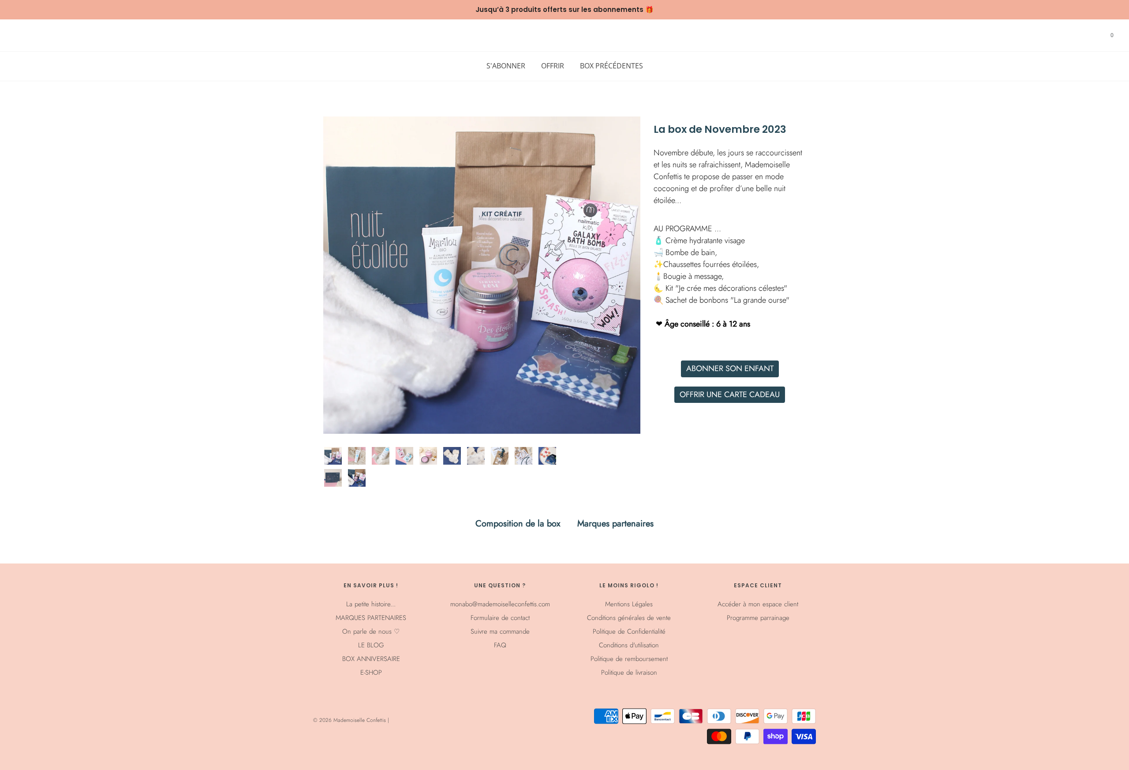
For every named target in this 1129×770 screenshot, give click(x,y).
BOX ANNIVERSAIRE (371, 659)
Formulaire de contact (500, 618)
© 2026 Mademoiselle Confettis (350, 720)
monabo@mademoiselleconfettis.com (500, 604)
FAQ (500, 645)
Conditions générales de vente (629, 618)
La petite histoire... (371, 604)
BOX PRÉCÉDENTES (611, 66)
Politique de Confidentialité (629, 631)
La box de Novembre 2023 (720, 130)
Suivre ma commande (500, 631)
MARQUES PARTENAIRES (371, 618)
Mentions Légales (629, 604)
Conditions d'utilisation (629, 645)
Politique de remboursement (629, 659)
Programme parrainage (758, 618)
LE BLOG (371, 645)
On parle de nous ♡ (371, 631)
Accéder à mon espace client (758, 604)
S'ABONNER (505, 66)
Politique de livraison (629, 672)
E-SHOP (371, 672)
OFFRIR (552, 66)
